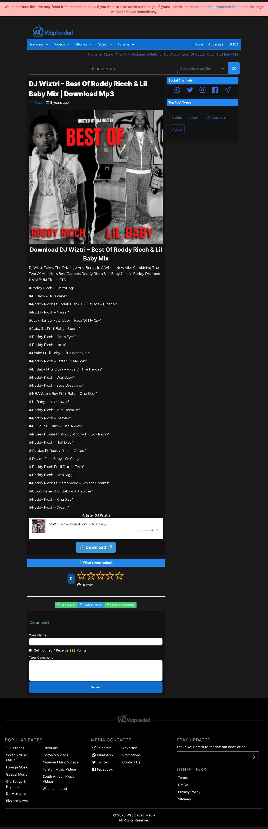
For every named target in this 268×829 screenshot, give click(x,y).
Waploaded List (55, 788)
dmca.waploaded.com (224, 7)
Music (38, 102)
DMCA (233, 44)
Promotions (131, 755)
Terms (183, 778)
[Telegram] (227, 90)
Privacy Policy (189, 792)
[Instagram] (202, 90)
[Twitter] (190, 90)
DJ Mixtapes (16, 793)
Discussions (216, 117)
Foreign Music (17, 767)
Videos (176, 129)
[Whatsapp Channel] (177, 90)
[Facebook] (215, 90)
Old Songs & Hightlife (16, 784)
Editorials (50, 748)
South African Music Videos (59, 779)
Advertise (130, 748)
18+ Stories (15, 748)
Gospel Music (16, 774)
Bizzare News (17, 801)
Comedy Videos (55, 755)
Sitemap (184, 799)
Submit (96, 687)
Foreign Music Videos (60, 769)
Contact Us (131, 762)
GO (234, 68)
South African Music (17, 757)
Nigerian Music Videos (60, 762)
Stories (177, 117)
